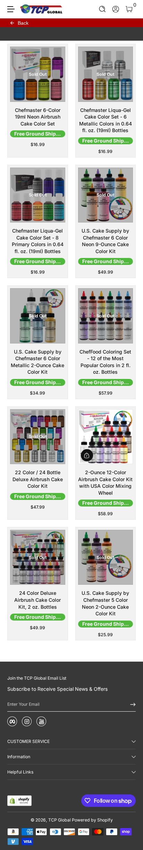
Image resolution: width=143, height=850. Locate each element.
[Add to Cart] (87, 455)
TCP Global (59, 820)
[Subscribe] (130, 704)
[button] (102, 9)
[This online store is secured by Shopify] (19, 800)
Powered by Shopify (92, 820)
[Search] (102, 9)
